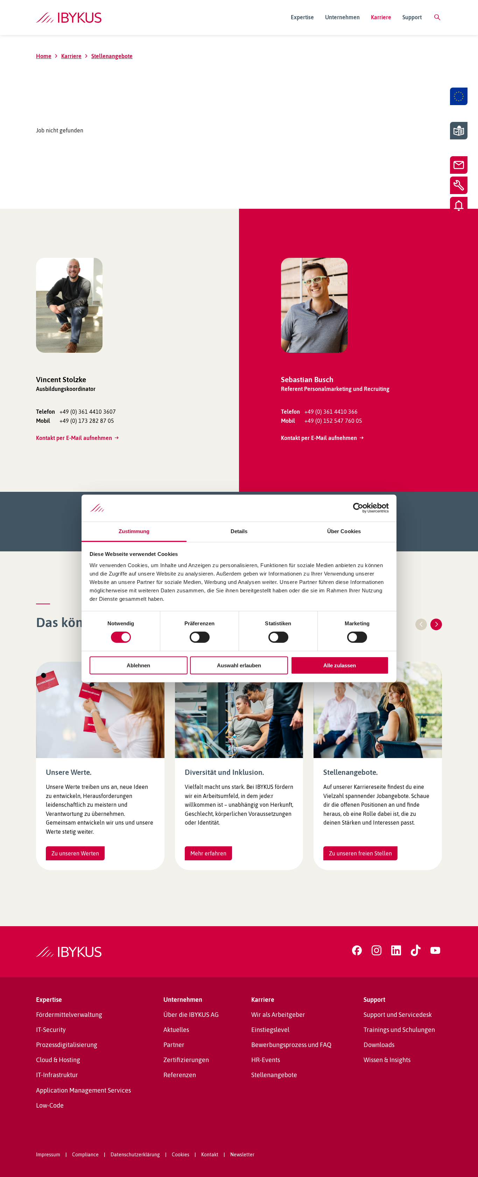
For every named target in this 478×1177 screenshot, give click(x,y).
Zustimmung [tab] (134, 531)
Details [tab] (239, 531)
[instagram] (376, 950)
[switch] (200, 637)
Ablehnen (138, 665)
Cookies (180, 1154)
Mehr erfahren (208, 853)
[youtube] (435, 950)
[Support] (459, 185)
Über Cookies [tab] (344, 531)
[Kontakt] (459, 165)
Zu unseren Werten (75, 853)
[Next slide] (436, 624)
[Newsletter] (459, 205)
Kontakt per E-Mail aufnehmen (74, 438)
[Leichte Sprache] (459, 130)
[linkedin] (396, 950)
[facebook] (357, 950)
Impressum (48, 1154)
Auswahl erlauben (239, 665)
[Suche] (437, 17)
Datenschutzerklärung (135, 1154)
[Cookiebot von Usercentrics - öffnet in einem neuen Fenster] (358, 508)
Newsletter (242, 1154)
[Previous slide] (421, 624)
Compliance (85, 1154)
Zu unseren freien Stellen (360, 853)
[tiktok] (415, 950)
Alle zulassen (339, 665)
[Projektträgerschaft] (459, 96)
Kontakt (209, 1154)
